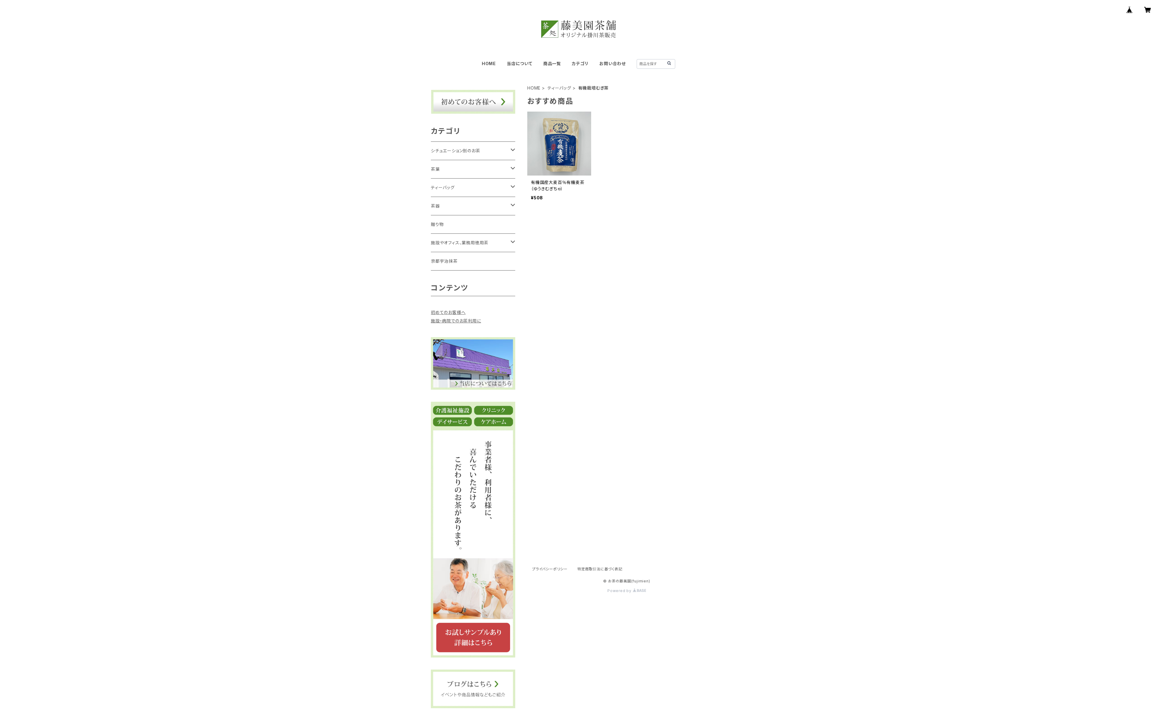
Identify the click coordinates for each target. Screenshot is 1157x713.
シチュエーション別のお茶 (455, 150)
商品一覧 (552, 63)
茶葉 (435, 169)
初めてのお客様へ (448, 312)
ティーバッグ (559, 87)
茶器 (435, 205)
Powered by (620, 590)
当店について (519, 63)
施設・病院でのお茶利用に (456, 320)
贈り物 (437, 224)
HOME (489, 63)
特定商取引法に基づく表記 (599, 569)
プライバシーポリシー (550, 569)
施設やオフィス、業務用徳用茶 (459, 242)
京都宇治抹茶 (444, 261)
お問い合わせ (612, 63)
